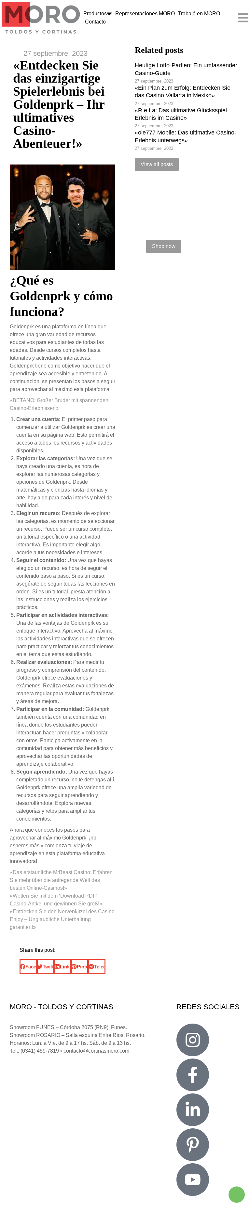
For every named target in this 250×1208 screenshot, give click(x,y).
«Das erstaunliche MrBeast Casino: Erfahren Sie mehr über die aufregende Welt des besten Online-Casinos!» (61, 880)
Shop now (163, 246)
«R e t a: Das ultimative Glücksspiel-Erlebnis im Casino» (182, 114)
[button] (28, 966)
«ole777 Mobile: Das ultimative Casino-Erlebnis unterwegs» (185, 136)
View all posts (157, 164)
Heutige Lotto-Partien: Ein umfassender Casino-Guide (186, 69)
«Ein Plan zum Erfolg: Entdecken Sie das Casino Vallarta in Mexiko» (182, 92)
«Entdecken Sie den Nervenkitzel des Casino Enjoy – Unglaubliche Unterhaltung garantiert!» (62, 919)
